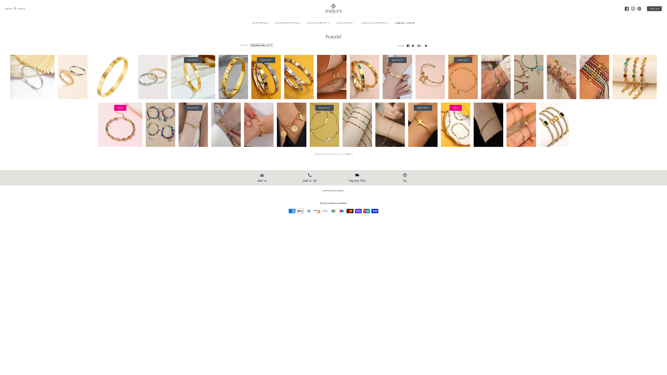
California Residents (333, 190)
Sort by (244, 45)
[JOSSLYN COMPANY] (333, 5)
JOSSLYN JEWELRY (318, 23)
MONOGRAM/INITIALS (287, 23)
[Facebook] (627, 9)
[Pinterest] (639, 9)
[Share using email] (426, 45)
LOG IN (411, 23)
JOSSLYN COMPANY (337, 203)
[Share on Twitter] (413, 45)
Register (400, 23)
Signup (8, 8)
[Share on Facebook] (408, 45)
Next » (349, 154)
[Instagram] (633, 9)
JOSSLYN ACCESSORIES (375, 23)
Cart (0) (654, 8)
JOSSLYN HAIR (345, 23)
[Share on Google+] (420, 45)
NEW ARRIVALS (260, 23)
